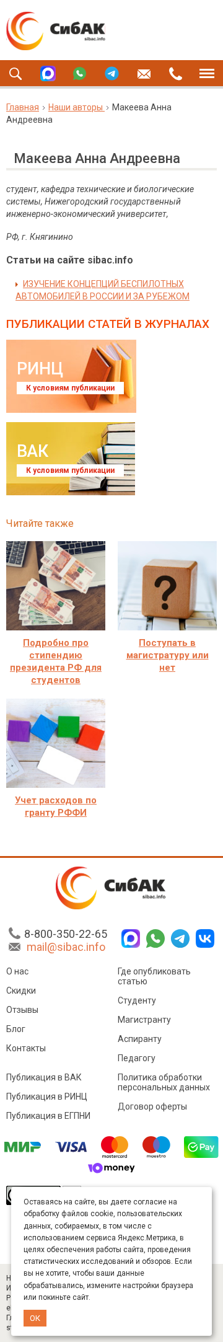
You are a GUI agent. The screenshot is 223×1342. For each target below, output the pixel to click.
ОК (35, 1318)
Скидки (21, 990)
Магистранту (144, 1020)
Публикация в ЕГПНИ (48, 1116)
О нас (17, 971)
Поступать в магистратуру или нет (167, 655)
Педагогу (136, 1058)
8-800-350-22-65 (65, 933)
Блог (15, 1029)
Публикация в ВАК (44, 1077)
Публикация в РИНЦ (46, 1096)
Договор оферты (152, 1106)
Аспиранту (140, 1039)
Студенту (137, 1000)
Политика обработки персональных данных (164, 1082)
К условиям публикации (70, 388)
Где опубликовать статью (154, 976)
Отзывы (22, 1010)
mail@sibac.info (66, 946)
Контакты (26, 1048)
